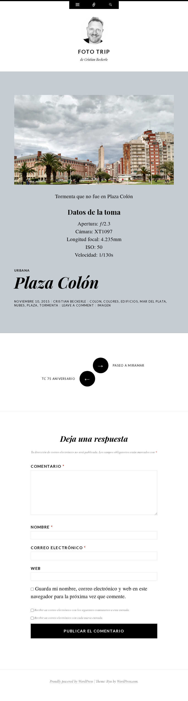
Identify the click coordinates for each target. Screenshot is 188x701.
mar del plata (153, 301)
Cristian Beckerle (69, 301)
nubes (19, 305)
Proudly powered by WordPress (71, 681)
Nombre (42, 527)
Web (36, 568)
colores (111, 301)
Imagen (104, 305)
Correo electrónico (58, 547)
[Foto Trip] (94, 31)
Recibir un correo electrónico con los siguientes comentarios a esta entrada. (82, 610)
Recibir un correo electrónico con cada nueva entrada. (68, 618)
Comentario (47, 466)
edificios (129, 301)
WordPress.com (127, 681)
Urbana (22, 270)
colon (96, 301)
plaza (32, 305)
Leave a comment (78, 305)
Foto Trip (94, 51)
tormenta (48, 305)
